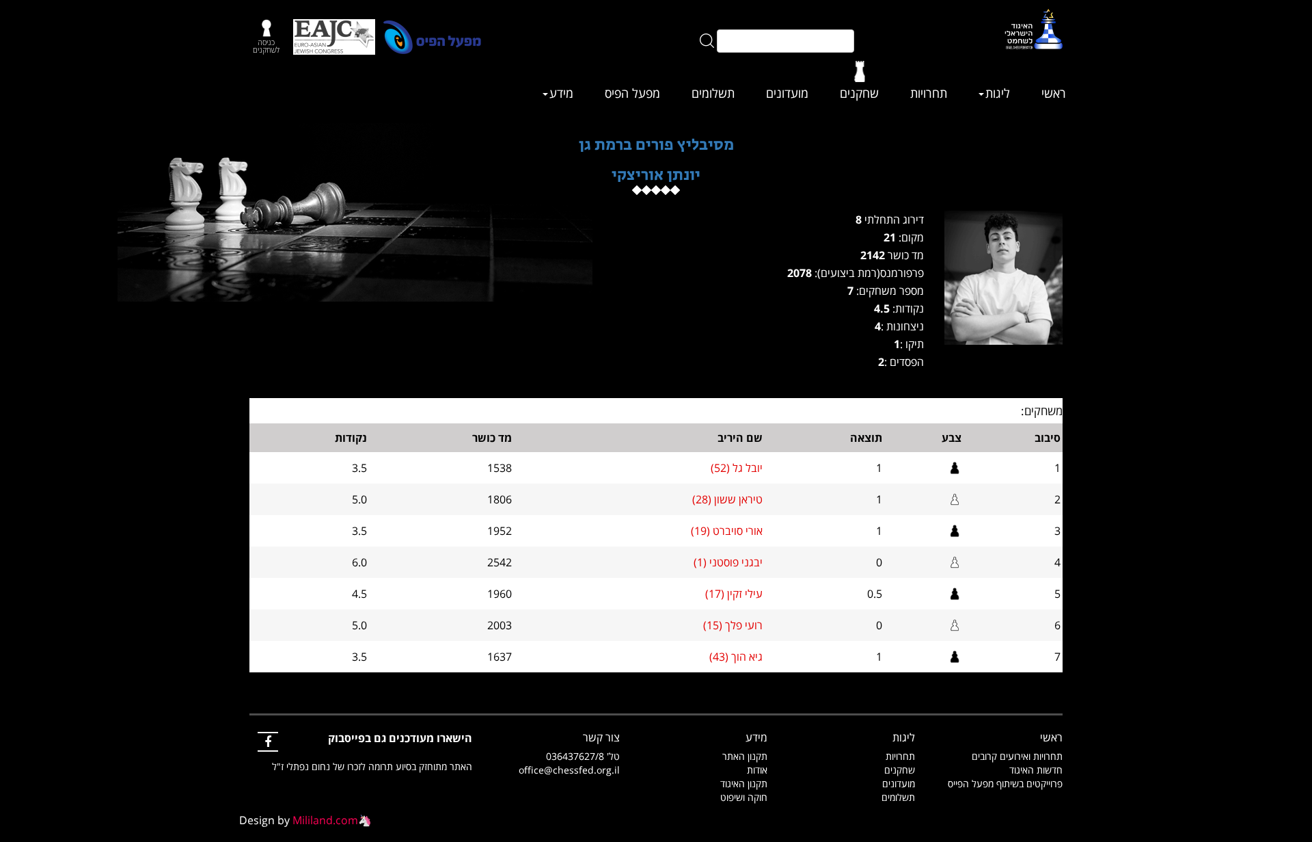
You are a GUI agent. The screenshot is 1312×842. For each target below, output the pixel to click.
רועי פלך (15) (733, 625)
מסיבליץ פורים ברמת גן (656, 145)
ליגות (997, 93)
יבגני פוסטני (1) (728, 562)
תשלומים (713, 93)
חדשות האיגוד (1036, 769)
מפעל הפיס (632, 93)
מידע (561, 93)
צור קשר (601, 737)
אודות (757, 769)
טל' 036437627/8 (583, 756)
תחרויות (928, 93)
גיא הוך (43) (736, 656)
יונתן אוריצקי (656, 175)
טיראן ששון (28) (727, 499)
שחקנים (859, 93)
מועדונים (787, 93)
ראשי (1053, 93)
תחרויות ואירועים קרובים (1017, 756)
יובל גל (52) (737, 467)
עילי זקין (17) (734, 593)
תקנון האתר (744, 756)
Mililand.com (325, 820)
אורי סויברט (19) (727, 530)
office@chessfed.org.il (569, 769)
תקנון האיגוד (743, 783)
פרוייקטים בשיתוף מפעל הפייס (1005, 783)
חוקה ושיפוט (743, 797)
